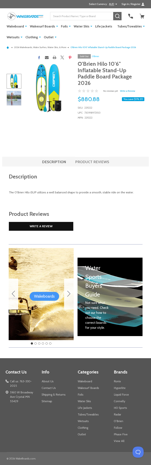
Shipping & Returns (54, 394)
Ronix (117, 381)
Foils (64, 26)
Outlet (49, 37)
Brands (120, 372)
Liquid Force (121, 394)
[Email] (46, 57)
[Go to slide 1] (32, 343)
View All (119, 441)
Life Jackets (103, 26)
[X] (62, 57)
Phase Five (121, 434)
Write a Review (127, 91)
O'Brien (95, 56)
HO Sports (120, 408)
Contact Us (49, 388)
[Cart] (142, 16)
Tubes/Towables (129, 26)
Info (45, 372)
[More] (26, 26)
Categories (88, 372)
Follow (118, 427)
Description (54, 162)
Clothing (31, 37)
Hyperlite (120, 388)
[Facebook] (39, 57)
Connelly (119, 401)
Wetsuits (13, 37)
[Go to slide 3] (39, 343)
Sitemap (47, 401)
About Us (48, 381)
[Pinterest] (70, 57)
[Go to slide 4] (43, 343)
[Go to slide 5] (46, 343)
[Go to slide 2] (69, 294)
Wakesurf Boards (42, 26)
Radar (117, 414)
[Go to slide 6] (13, 294)
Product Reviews (92, 162)
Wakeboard (15, 26)
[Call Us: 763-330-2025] (130, 16)
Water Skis (81, 26)
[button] (44, 296)
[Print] (54, 57)
